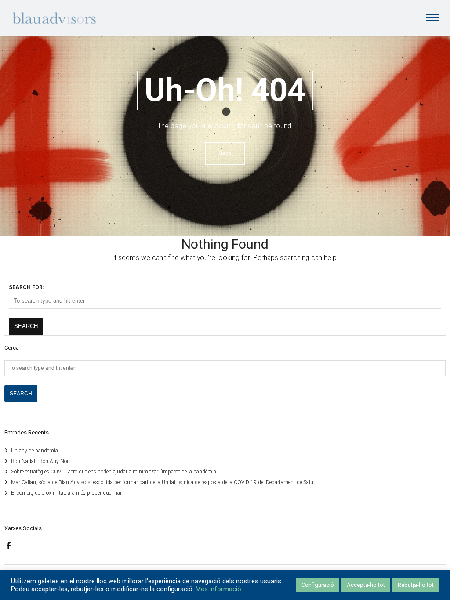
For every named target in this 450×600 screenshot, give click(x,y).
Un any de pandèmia (34, 451)
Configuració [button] (317, 585)
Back (225, 153)
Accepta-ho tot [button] (366, 585)
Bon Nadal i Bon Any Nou (40, 461)
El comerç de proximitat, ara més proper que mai (66, 493)
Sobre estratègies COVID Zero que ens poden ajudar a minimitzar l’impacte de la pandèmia (113, 472)
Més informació (218, 589)
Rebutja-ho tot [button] (416, 585)
